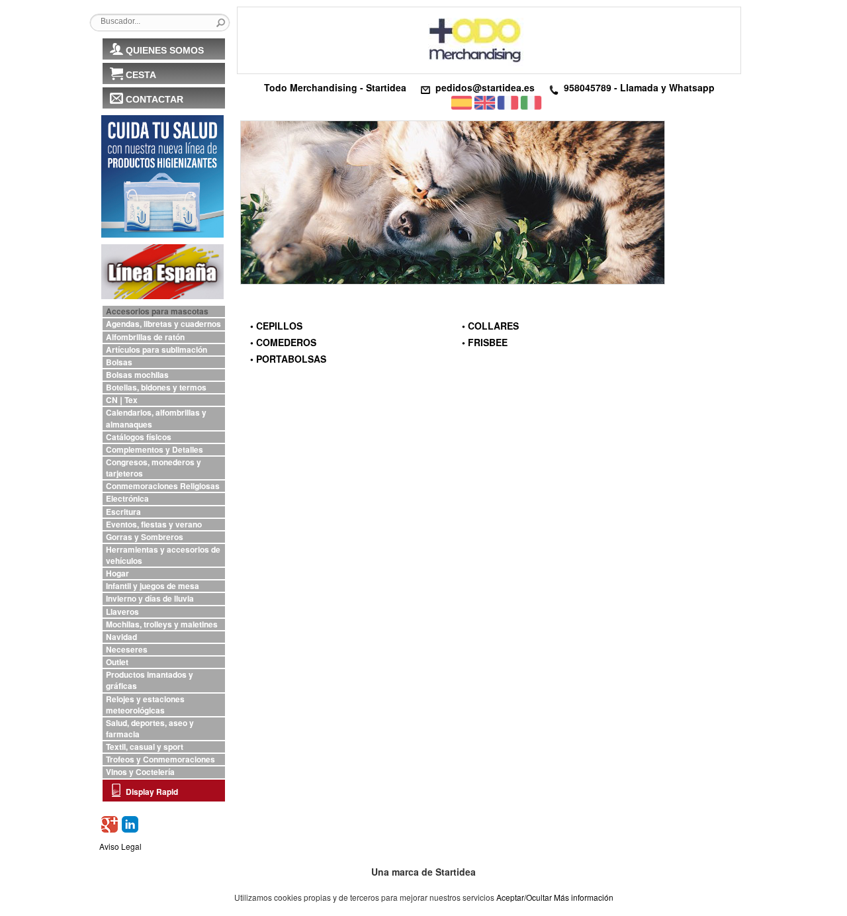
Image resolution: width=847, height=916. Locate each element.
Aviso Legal (120, 846)
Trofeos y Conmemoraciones (160, 759)
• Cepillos (276, 325)
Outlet (117, 662)
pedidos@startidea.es (485, 87)
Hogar (117, 573)
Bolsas (119, 362)
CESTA (141, 74)
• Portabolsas (288, 358)
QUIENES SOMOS (165, 50)
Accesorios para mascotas (157, 311)
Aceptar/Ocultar (524, 897)
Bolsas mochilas (137, 375)
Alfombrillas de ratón (145, 337)
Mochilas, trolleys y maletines (162, 624)
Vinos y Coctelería (140, 772)
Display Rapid (152, 792)
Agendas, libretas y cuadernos (163, 324)
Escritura (123, 512)
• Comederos (283, 342)
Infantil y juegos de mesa (152, 586)
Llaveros (122, 612)
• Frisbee (485, 342)
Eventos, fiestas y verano (154, 524)
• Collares (490, 325)
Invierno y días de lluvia (150, 598)
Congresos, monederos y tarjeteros (153, 468)
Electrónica (127, 498)
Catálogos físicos (138, 437)
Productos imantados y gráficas (149, 680)
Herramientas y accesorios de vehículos (163, 555)
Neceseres (127, 649)
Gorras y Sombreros (144, 537)
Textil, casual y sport (144, 747)
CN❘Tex (122, 400)
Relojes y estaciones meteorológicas (145, 705)
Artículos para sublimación (156, 349)
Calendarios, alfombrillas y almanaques (156, 418)
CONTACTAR (154, 99)
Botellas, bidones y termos (156, 387)
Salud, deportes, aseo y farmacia (150, 728)
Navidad (121, 637)
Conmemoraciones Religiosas (163, 486)
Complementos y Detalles (154, 449)
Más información (583, 897)
